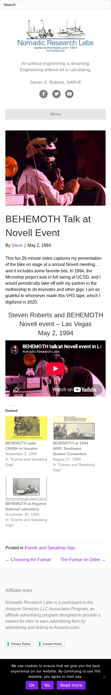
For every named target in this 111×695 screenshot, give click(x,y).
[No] (104, 677)
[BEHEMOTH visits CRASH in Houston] (26, 428)
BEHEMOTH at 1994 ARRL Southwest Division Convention (70, 448)
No (47, 685)
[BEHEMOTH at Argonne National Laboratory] (26, 489)
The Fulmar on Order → (83, 559)
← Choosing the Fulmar (28, 559)
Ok (32, 685)
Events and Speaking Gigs (50, 548)
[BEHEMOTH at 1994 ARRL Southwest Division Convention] (74, 428)
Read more (71, 685)
